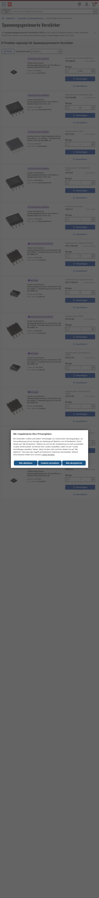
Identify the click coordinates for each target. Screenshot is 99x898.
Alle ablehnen (25, 463)
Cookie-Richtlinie (48, 454)
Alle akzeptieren (74, 463)
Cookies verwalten (50, 463)
